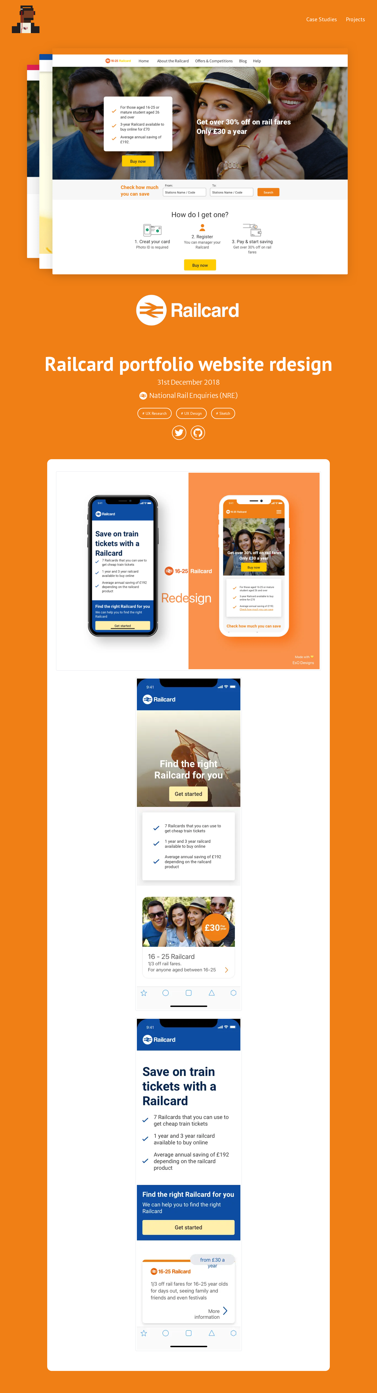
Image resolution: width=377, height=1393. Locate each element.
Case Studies (321, 19)
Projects (355, 19)
